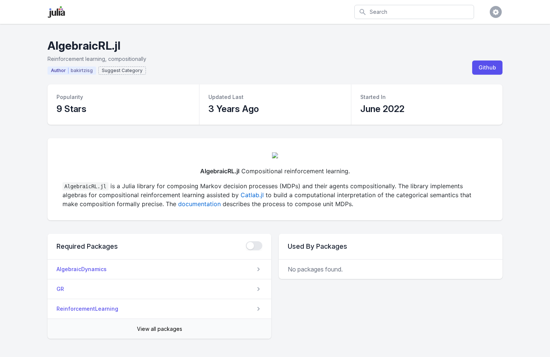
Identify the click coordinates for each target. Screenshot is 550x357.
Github (487, 67)
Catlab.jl (252, 195)
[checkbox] (254, 245)
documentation (199, 204)
